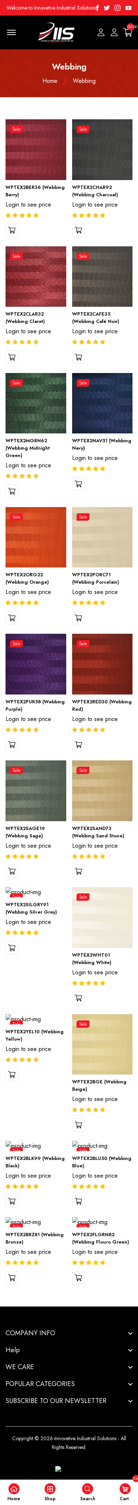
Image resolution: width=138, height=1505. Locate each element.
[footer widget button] (69, 1333)
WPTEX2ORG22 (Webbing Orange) (27, 578)
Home (49, 81)
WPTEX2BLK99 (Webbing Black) (35, 1162)
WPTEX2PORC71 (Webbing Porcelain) (95, 578)
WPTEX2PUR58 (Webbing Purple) (35, 705)
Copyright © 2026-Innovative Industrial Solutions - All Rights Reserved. (69, 1443)
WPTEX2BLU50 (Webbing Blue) (101, 1162)
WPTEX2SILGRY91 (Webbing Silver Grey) (31, 908)
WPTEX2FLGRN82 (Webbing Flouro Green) (100, 1238)
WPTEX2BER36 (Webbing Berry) (35, 191)
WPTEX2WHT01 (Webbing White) (92, 959)
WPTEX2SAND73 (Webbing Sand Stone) (98, 832)
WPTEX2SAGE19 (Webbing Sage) (25, 832)
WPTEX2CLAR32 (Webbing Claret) (25, 317)
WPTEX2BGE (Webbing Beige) (99, 1085)
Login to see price (28, 204)
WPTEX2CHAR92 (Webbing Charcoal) (95, 191)
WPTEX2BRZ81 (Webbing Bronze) (35, 1238)
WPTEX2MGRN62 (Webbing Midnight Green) (28, 448)
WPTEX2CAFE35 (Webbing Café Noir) (95, 317)
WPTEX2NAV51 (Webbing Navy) (101, 444)
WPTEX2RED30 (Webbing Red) (102, 705)
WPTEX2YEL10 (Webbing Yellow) (35, 1035)
